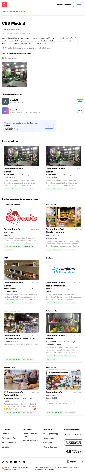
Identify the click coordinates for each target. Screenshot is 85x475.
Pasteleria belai (51, 311)
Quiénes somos (49, 438)
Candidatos (7, 447)
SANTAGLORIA (9, 367)
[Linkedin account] (24, 462)
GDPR (76, 467)
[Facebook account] (11, 462)
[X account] (20, 462)
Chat (80, 101)
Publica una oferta (9, 438)
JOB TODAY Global (30, 441)
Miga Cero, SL (51, 204)
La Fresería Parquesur (12, 204)
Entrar (78, 4)
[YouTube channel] (15, 462)
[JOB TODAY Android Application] (78, 434)
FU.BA (6, 258)
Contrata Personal (63, 4)
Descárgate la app (50, 434)
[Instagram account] (7, 462)
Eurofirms (49, 258)
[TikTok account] (3, 462)
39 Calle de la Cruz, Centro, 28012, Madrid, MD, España (28, 48)
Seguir (49, 126)
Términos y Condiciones (63, 467)
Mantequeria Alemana (12, 311)
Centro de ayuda (50, 447)
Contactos (47, 442)
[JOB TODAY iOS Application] (68, 434)
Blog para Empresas (10, 442)
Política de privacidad (43, 467)
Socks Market (51, 367)
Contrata (5, 434)
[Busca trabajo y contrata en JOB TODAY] (4, 4)
